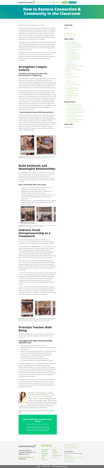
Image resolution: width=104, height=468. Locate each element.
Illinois (68, 71)
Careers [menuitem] (55, 457)
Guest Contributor (71, 64)
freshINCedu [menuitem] (44, 453)
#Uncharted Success (72, 77)
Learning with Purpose (73, 88)
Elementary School (71, 97)
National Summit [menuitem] (57, 455)
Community (70, 86)
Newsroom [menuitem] (58, 2)
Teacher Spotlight (71, 60)
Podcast (69, 75)
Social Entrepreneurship (73, 90)
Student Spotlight (71, 42)
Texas (68, 99)
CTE (68, 79)
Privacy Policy (46, 466)
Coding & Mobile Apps (72, 53)
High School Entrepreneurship (74, 45)
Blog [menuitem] (54, 2)
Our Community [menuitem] (48, 2)
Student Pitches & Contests (74, 44)
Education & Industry (72, 49)
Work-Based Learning (72, 95)
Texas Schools (70, 92)
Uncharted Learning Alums (74, 69)
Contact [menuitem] (55, 453)
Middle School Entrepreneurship (75, 66)
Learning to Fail (71, 73)
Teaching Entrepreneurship (74, 55)
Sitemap (38, 466)
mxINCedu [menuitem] (44, 451)
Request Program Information (38, 429)
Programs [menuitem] (38, 2)
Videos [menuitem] (54, 450)
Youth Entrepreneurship (73, 56)
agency (25, 96)
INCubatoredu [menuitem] (45, 450)
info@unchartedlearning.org (26, 457)
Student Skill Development (74, 47)
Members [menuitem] (55, 451)
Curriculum (70, 62)
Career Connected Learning (74, 84)
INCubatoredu (70, 51)
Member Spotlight (71, 68)
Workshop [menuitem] (44, 455)
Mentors (69, 80)
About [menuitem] (42, 2)
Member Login (70, 446)
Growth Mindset (71, 82)
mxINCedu (42, 246)
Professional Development (73, 58)
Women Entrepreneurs (73, 93)
